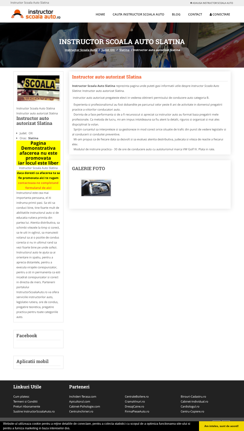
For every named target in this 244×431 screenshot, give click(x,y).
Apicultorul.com (79, 401)
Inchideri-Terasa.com (82, 396)
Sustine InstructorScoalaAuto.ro (34, 411)
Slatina (124, 50)
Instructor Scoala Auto (81, 50)
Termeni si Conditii (25, 401)
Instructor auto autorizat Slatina (106, 77)
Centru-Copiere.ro (192, 411)
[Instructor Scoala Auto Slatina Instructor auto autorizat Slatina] (96, 190)
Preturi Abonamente (26, 406)
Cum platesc (21, 396)
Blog (176, 14)
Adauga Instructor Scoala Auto (212, 3)
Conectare (221, 14)
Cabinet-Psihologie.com (84, 406)
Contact (195, 14)
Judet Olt (108, 50)
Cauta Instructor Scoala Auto (138, 14)
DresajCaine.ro (134, 406)
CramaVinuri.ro (135, 401)
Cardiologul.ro (190, 406)
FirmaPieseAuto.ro (137, 411)
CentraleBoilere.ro (137, 396)
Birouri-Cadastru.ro (193, 396)
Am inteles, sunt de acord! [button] (221, 426)
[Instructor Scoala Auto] (35, 14)
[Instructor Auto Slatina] (38, 88)
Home (100, 14)
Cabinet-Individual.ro (194, 401)
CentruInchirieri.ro (81, 411)
